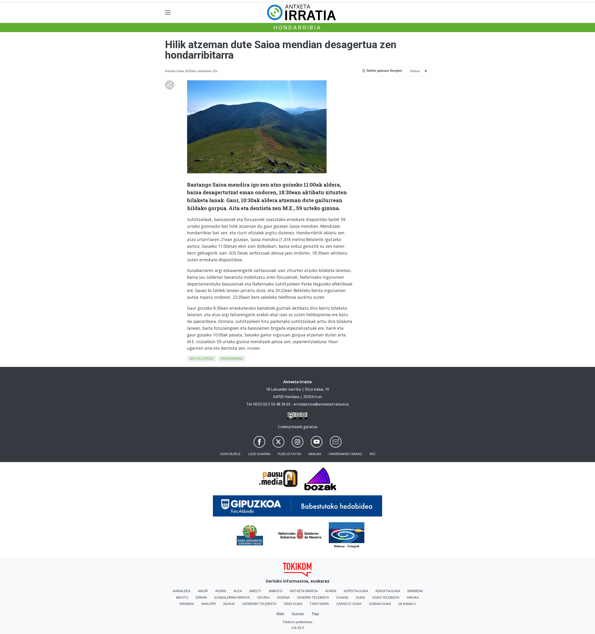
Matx (280, 614)
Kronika (187, 604)
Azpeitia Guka (356, 591)
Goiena (283, 597)
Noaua (229, 604)
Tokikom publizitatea (297, 622)
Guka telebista (385, 597)
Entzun (415, 71)
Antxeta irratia (304, 591)
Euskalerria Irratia (232, 597)
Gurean (298, 614)
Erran (201, 597)
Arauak (314, 454)
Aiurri (220, 591)
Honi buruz (230, 454)
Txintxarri (319, 604)
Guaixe (342, 597)
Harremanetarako (345, 454)
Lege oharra (259, 454)
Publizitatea (289, 454)
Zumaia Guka (380, 604)
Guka (360, 597)
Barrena (415, 591)
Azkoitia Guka (387, 591)
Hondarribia (297, 27)
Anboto (275, 591)
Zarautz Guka (348, 604)
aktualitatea (201, 358)
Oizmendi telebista (259, 604)
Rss (372, 454)
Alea (238, 591)
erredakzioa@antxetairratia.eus (321, 404)
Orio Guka (293, 604)
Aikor (203, 591)
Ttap (315, 614)
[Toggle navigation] (168, 12)
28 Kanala (407, 604)
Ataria (330, 591)
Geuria (263, 597)
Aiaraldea (181, 591)
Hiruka (413, 597)
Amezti (255, 591)
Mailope (209, 604)
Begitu (182, 597)
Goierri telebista (313, 597)
